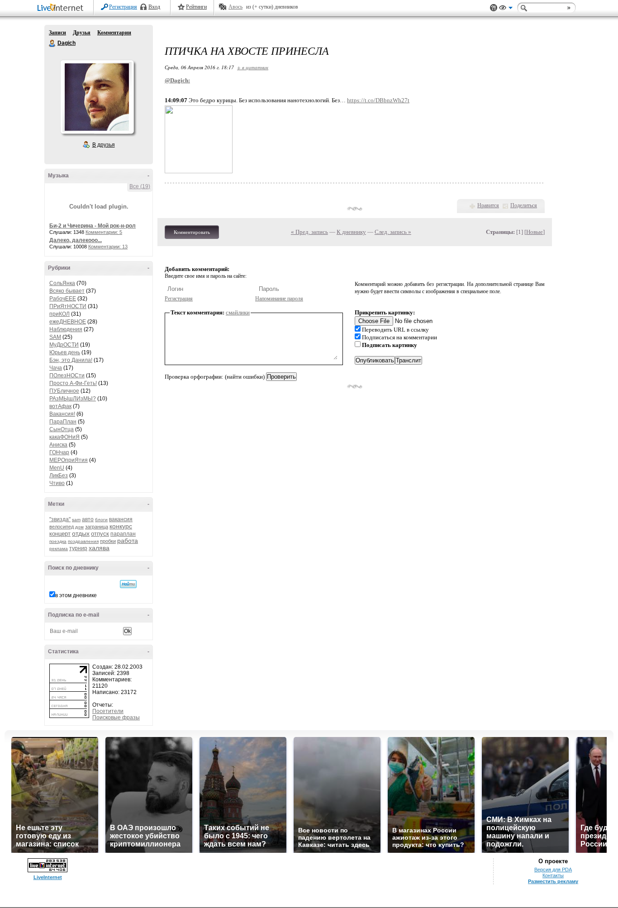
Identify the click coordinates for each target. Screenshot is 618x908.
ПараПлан (62, 421)
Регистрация (123, 7)
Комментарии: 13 (108, 246)
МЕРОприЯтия (68, 460)
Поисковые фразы (116, 717)
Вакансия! (62, 414)
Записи (57, 32)
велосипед (61, 526)
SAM (55, 337)
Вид (506, 9)
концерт (60, 533)
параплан (123, 534)
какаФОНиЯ (64, 437)
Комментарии (114, 32)
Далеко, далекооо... (75, 240)
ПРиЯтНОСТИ (67, 306)
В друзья (103, 145)
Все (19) (139, 186)
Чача (55, 368)
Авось (235, 7)
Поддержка (493, 8)
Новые (534, 231)
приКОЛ (59, 314)
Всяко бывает (67, 291)
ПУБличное (64, 391)
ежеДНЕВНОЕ (67, 322)
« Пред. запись (309, 231)
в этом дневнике (76, 595)
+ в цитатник (252, 67)
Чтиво (57, 483)
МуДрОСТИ (64, 345)
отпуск (100, 533)
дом (79, 526)
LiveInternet (62, 8)
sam (76, 519)
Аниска (58, 445)
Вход (154, 7)
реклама (58, 548)
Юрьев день (64, 352)
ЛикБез (58, 475)
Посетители (108, 711)
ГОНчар (59, 452)
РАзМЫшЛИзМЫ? (72, 398)
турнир (78, 548)
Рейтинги (196, 7)
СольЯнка (62, 283)
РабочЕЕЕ (62, 298)
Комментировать (192, 232)
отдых (81, 533)
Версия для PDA (553, 869)
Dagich (52, 43)
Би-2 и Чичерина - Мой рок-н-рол (92, 226)
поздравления (83, 541)
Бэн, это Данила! (70, 360)
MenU (56, 468)
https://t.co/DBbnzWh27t (378, 100)
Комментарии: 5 (104, 232)
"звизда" (60, 519)
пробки (108, 541)
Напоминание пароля (279, 298)
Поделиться (523, 205)
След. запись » (393, 231)
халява (99, 547)
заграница (96, 526)
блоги (101, 519)
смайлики (238, 312)
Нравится (488, 205)
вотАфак (60, 406)
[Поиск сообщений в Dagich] (128, 584)
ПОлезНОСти (67, 375)
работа (127, 540)
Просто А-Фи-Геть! (73, 383)
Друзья (81, 32)
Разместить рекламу (553, 881)
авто (88, 519)
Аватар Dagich (97, 97)
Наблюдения (65, 329)
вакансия (121, 519)
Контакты (553, 875)
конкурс (120, 526)
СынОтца (61, 429)
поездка (58, 541)
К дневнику (351, 231)
